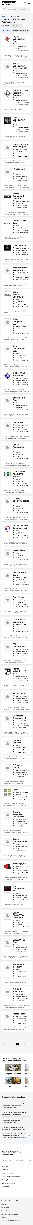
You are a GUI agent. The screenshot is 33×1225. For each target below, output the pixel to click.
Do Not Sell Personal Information (9, 1214)
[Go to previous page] (3, 1044)
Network (6, 4)
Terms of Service (5, 1211)
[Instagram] (13, 1200)
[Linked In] (2, 1200)
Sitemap (3, 1217)
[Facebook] (5, 1200)
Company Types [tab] (7, 1160)
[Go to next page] (3, 1046)
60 (27, 1044)
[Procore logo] (9, 2)
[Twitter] (9, 1200)
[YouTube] (17, 1200)
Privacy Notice (5, 1207)
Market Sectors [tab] (20, 1160)
